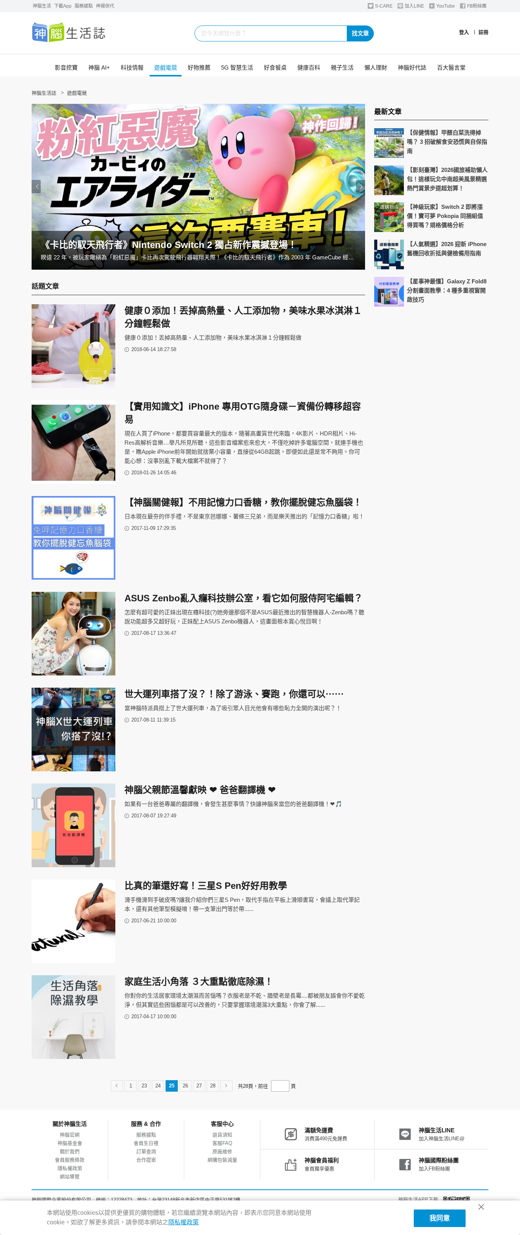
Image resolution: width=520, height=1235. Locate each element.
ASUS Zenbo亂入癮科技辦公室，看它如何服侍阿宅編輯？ (243, 598)
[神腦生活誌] (69, 33)
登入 (464, 32)
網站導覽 (70, 1176)
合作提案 (146, 1160)
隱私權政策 (69, 1168)
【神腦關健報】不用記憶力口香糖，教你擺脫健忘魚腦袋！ (243, 502)
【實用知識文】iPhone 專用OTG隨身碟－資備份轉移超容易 (242, 412)
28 (212, 1086)
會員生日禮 (146, 1143)
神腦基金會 (69, 1143)
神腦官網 (70, 1135)
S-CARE (383, 6)
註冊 (483, 32)
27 (199, 1086)
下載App (63, 6)
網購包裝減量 (222, 1160)
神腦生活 (42, 6)
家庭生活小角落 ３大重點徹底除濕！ (198, 981)
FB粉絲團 (476, 6)
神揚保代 (105, 6)
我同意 (439, 1218)
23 (144, 1086)
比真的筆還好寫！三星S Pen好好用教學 (205, 886)
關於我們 (70, 1151)
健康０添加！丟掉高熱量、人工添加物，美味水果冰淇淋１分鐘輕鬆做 (243, 317)
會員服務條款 (70, 1160)
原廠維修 (222, 1151)
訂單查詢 (146, 1151)
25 (171, 1086)
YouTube (445, 6)
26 (185, 1086)
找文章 (360, 33)
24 (158, 1086)
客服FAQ (222, 1143)
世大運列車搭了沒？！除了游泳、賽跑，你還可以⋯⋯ (234, 694)
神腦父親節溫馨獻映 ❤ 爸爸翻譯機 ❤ (200, 790)
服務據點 (84, 6)
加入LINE (414, 6)
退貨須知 (222, 1135)
